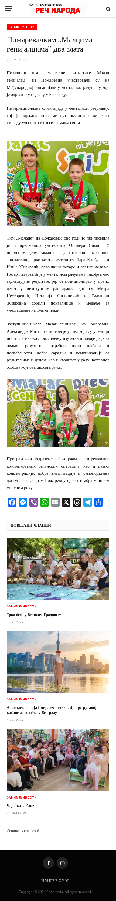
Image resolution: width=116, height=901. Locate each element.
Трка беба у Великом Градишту (34, 614)
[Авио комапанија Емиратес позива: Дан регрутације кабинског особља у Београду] (58, 662)
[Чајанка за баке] (58, 759)
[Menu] (8, 9)
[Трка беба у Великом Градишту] (58, 569)
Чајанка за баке (20, 805)
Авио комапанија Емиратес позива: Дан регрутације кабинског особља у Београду (52, 709)
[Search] (108, 9)
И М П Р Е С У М (55, 880)
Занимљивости (22, 27)
